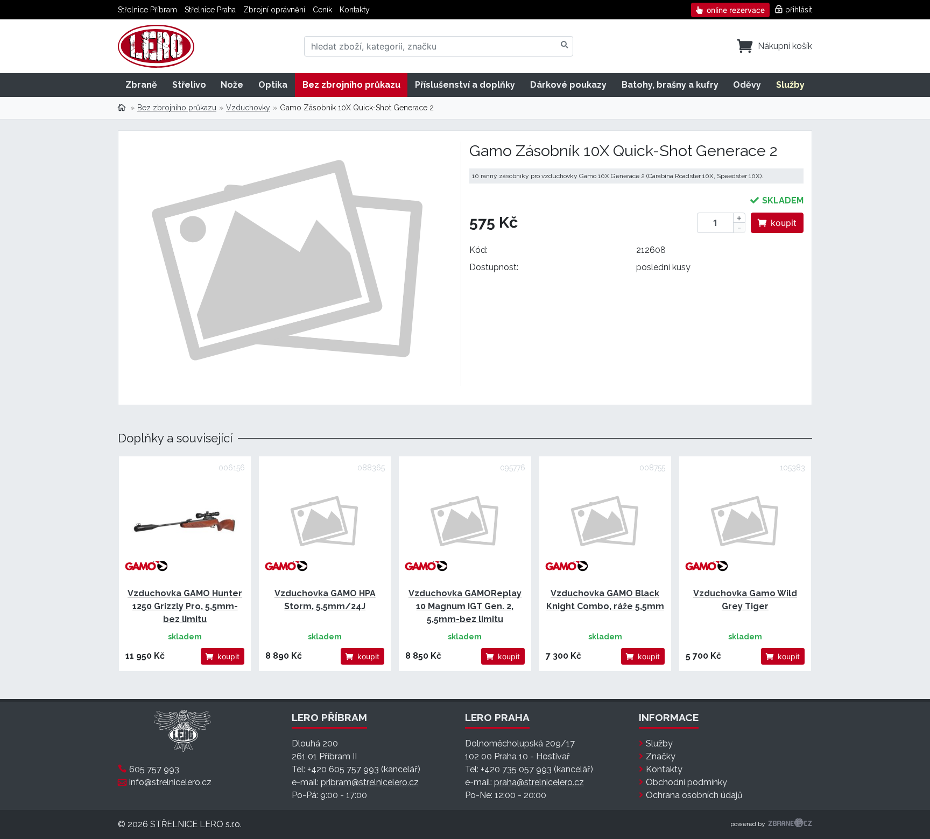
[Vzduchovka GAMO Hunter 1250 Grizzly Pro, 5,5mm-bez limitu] (184, 522)
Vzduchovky (248, 107)
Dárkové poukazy (568, 85)
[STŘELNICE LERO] (156, 46)
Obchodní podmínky (686, 782)
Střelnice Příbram (147, 9)
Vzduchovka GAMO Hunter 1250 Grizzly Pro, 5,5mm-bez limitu (185, 606)
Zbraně (141, 85)
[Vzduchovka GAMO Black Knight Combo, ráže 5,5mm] (605, 522)
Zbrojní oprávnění (274, 9)
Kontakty (355, 9)
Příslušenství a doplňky (465, 85)
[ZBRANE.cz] (790, 824)
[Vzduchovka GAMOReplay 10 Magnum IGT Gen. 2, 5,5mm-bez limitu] (464, 522)
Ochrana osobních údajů (694, 795)
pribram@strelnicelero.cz (370, 782)
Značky (660, 756)
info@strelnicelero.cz (170, 782)
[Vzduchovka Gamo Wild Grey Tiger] (745, 522)
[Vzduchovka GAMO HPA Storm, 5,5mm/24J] (324, 522)
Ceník (322, 9)
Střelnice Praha (210, 9)
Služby (790, 85)
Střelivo (189, 85)
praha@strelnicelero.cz (539, 782)
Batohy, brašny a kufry (670, 85)
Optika (272, 85)
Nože (232, 85)
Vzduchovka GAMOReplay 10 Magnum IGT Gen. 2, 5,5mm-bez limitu (465, 606)
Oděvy (747, 85)
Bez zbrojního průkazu (351, 85)
